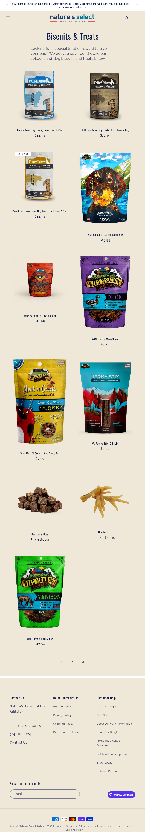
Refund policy (86, 826)
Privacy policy (105, 826)
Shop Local (104, 762)
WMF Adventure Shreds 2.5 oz (40, 315)
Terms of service (126, 826)
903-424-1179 (20, 734)
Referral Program (108, 771)
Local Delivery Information (114, 723)
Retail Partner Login (66, 732)
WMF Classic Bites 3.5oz (40, 638)
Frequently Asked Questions (108, 743)
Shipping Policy (63, 723)
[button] (8, 18)
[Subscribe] (75, 794)
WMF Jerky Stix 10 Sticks (105, 443)
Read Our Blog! (107, 732)
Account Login (106, 706)
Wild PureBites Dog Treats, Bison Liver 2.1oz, (105, 130)
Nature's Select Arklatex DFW (35, 826)
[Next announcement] (138, 5)
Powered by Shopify (64, 826)
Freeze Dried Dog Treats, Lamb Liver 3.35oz (40, 130)
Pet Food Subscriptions (112, 754)
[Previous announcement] (7, 5)
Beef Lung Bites (39, 534)
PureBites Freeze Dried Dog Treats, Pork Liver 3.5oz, (39, 211)
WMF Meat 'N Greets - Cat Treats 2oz (39, 453)
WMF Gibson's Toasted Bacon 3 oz (105, 234)
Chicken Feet (105, 532)
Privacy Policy (62, 715)
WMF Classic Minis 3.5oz (105, 339)
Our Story (103, 715)
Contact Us (19, 742)
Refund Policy (62, 706)
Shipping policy (74, 830)
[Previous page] (62, 661)
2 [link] (83, 661)
